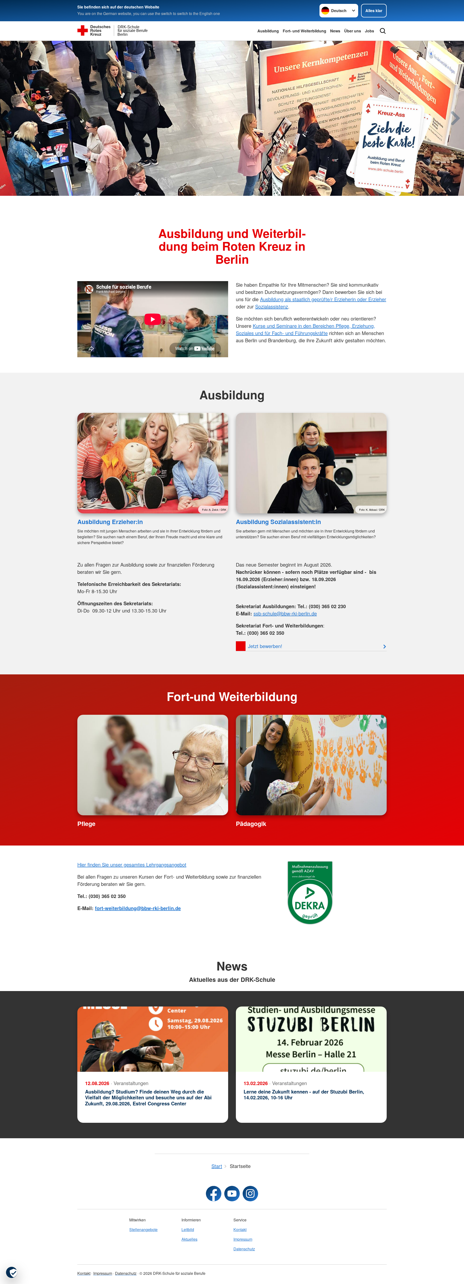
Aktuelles (189, 1239)
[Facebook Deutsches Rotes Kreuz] (213, 1193)
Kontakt (239, 1229)
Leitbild (187, 1229)
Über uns (352, 31)
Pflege (86, 823)
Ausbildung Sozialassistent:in (278, 521)
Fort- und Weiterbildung (304, 31)
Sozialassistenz (271, 306)
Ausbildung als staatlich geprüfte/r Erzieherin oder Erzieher (323, 299)
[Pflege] (152, 765)
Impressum (242, 1239)
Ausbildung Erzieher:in (110, 521)
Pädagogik (251, 823)
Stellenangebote (143, 1229)
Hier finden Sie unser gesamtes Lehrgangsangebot (131, 864)
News (335, 31)
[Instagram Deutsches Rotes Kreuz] (250, 1193)
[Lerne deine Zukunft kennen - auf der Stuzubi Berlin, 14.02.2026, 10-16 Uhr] (311, 1039)
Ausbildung (268, 31)
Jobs (369, 31)
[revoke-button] (11, 1272)
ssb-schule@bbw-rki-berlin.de (285, 613)
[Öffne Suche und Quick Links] (383, 31)
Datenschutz (244, 1249)
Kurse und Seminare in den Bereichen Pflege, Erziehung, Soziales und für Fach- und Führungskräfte (305, 329)
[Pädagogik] (311, 765)
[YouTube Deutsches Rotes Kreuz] (232, 1193)
